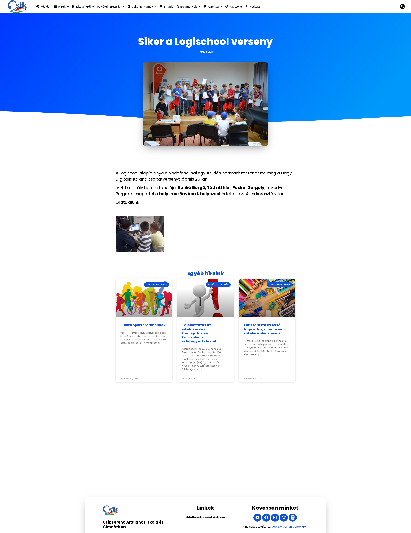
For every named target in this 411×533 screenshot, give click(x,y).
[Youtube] (257, 518)
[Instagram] (275, 518)
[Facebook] (266, 518)
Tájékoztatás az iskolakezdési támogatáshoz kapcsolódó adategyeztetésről (199, 333)
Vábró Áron (300, 527)
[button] (402, 6)
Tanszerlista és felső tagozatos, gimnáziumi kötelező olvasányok (265, 329)
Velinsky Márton (281, 527)
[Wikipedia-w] (284, 518)
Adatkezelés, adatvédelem (205, 517)
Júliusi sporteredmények (143, 325)
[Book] (293, 518)
